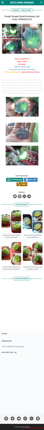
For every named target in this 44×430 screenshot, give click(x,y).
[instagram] (25, 419)
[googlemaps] (38, 419)
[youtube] (19, 419)
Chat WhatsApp (16, 180)
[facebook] (15, 196)
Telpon (23, 184)
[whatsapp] (24, 196)
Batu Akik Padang (22, 2)
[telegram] (29, 196)
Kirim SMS (32, 180)
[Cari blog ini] (41, 2)
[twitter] (19, 196)
